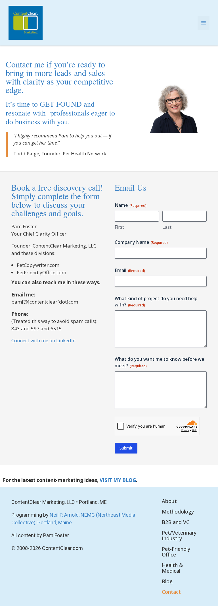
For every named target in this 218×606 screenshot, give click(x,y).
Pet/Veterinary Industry (179, 535)
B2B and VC (175, 522)
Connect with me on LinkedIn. (44, 340)
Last (166, 227)
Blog (167, 581)
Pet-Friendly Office (176, 551)
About (169, 501)
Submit (126, 448)
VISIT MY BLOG (118, 480)
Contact (171, 592)
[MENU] (203, 23)
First (119, 227)
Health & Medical (172, 568)
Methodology (178, 511)
